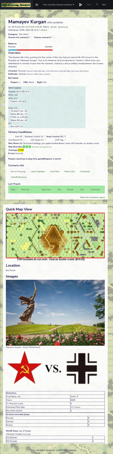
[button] (59, 4)
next (53, 27)
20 (24, 146)
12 (27, 146)
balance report (98, 197)
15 (30, 146)
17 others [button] (42, 30)
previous (63, 27)
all (86, 197)
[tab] (18, 171)
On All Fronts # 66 (30, 27)
